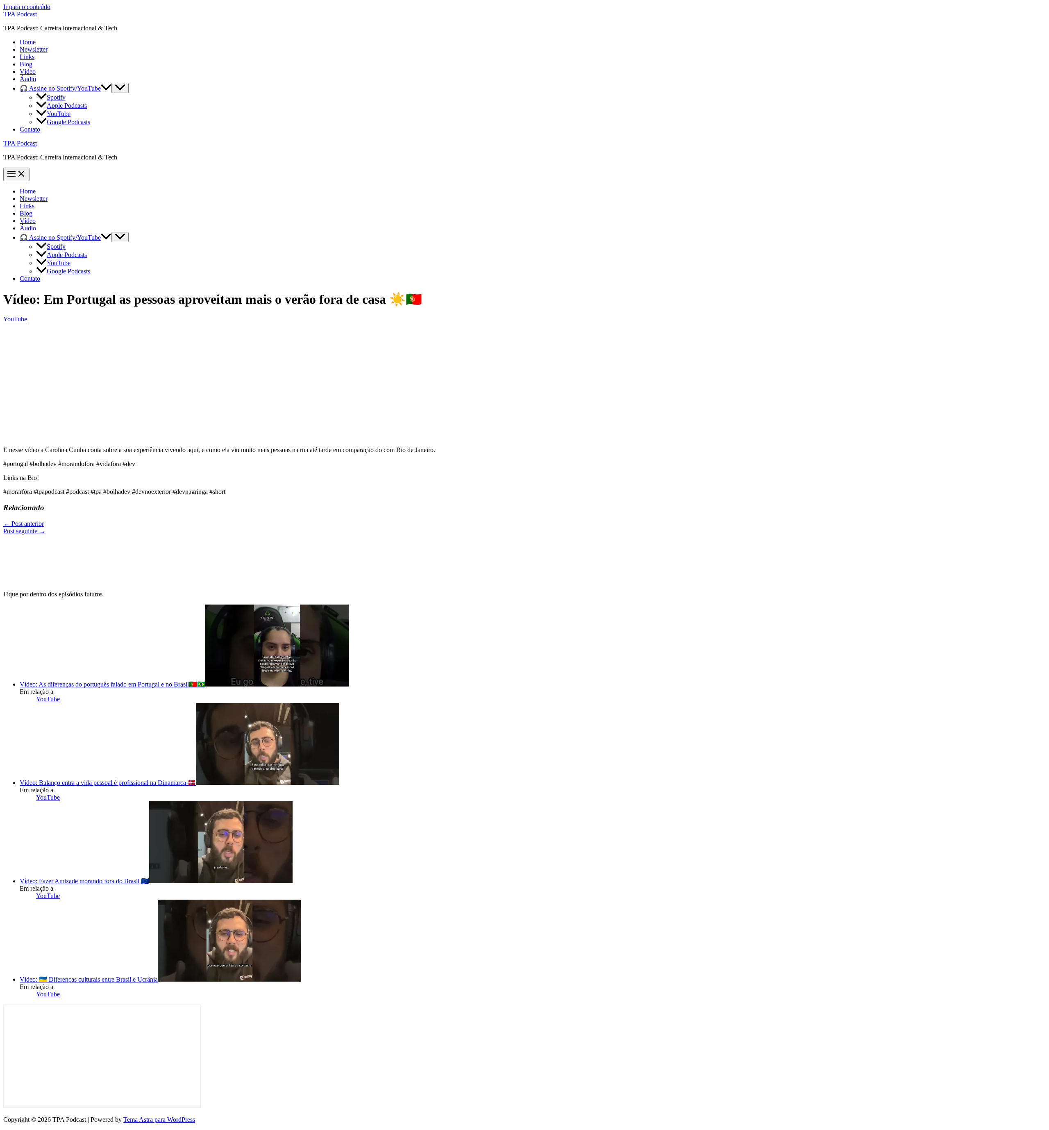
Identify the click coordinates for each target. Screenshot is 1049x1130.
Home (28, 42)
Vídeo (28, 71)
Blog (26, 64)
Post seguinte (24, 530)
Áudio (28, 78)
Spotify (56, 97)
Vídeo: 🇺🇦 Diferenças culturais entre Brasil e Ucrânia (89, 979)
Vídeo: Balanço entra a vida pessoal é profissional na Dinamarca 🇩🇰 (108, 782)
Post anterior (23, 523)
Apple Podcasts (67, 105)
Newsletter (34, 49)
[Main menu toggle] (16, 174)
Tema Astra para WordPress (159, 1119)
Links (27, 56)
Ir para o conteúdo (26, 6)
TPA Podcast (20, 14)
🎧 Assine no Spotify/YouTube (60, 88)
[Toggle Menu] (120, 88)
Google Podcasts (68, 121)
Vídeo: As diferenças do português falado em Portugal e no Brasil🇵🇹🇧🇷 (112, 684)
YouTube (58, 113)
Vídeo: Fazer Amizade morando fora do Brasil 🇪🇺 (84, 881)
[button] (106, 88)
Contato (30, 129)
